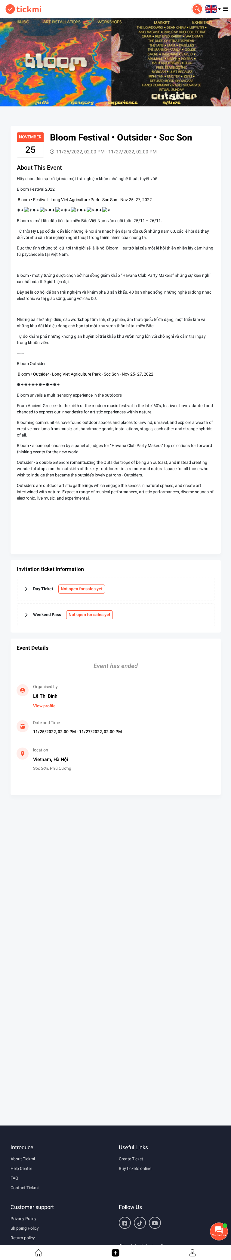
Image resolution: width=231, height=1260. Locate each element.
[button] (213, 8)
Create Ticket (131, 1158)
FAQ (14, 1178)
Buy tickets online (135, 1168)
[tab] (115, 589)
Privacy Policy (23, 1218)
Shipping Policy (25, 1228)
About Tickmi (23, 1158)
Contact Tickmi (24, 1187)
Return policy (23, 1237)
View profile (44, 705)
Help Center (21, 1168)
